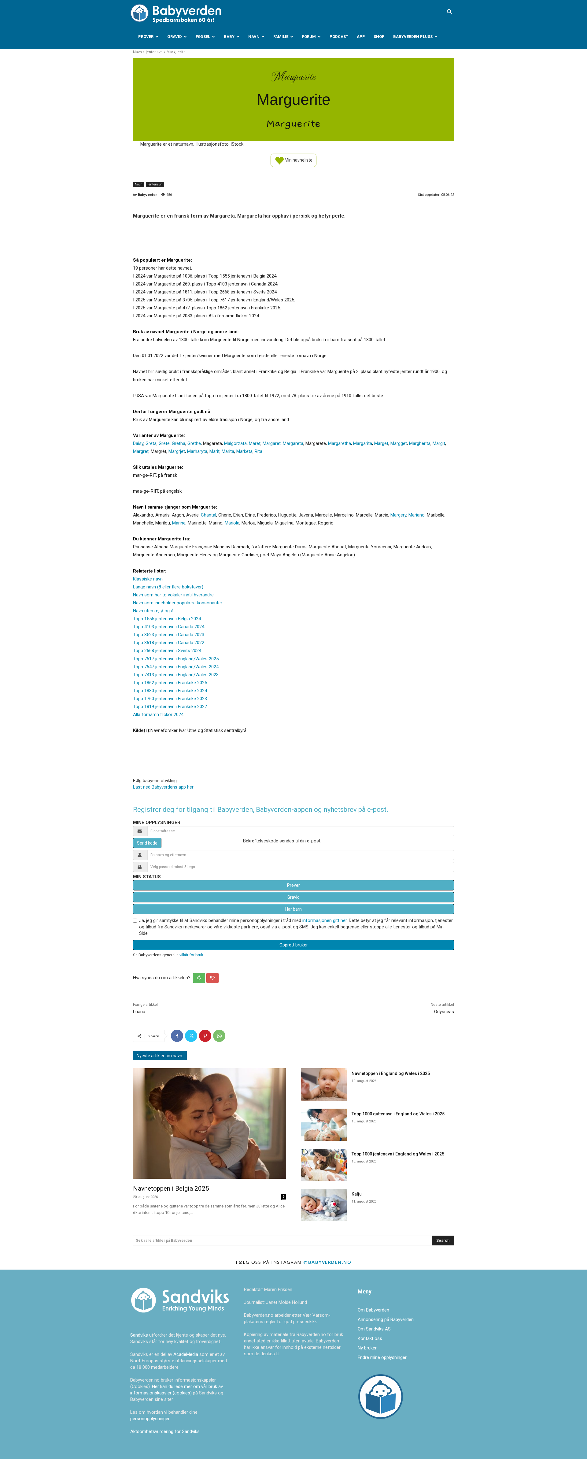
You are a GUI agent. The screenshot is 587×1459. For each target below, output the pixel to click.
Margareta (293, 443)
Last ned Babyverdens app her (163, 787)
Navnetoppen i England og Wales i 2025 (391, 1073)
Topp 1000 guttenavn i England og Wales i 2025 (398, 1113)
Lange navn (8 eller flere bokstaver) (168, 587)
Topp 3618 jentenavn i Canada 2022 (168, 642)
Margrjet (176, 451)
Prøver (145, 36)
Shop (379, 36)
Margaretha (339, 443)
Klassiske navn (148, 579)
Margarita (362, 443)
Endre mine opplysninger (382, 1357)
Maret (254, 443)
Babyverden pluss (413, 36)
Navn (254, 36)
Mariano (416, 515)
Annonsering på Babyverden (386, 1319)
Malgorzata (235, 443)
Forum (309, 36)
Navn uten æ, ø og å (153, 611)
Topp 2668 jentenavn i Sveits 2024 (167, 650)
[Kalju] (324, 1205)
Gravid (174, 36)
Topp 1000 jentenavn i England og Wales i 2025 (398, 1153)
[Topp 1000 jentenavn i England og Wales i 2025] (324, 1165)
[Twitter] (191, 1036)
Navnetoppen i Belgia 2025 (171, 1188)
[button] (449, 12)
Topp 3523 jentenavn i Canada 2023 (168, 634)
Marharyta (197, 451)
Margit (439, 443)
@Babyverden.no (327, 1262)
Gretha (178, 443)
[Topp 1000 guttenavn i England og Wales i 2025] (324, 1125)
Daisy (138, 443)
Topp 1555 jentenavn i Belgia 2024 (167, 618)
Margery (398, 515)
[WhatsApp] (219, 1036)
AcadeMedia (186, 1354)
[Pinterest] (205, 1036)
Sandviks (139, 1335)
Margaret (272, 443)
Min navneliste (298, 159)
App (361, 36)
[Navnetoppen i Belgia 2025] (209, 1123)
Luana (139, 1011)
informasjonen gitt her (324, 920)
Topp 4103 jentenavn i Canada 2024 (168, 626)
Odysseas (444, 1011)
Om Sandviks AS (374, 1329)
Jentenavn (154, 51)
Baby (229, 36)
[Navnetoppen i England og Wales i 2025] (324, 1084)
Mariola (232, 523)
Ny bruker (367, 1348)
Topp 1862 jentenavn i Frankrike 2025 (170, 682)
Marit (214, 451)
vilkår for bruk (191, 955)
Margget (398, 443)
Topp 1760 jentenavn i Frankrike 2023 (170, 698)
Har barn (293, 909)
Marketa (244, 451)
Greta (151, 443)
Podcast (339, 36)
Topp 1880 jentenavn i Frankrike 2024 (170, 690)
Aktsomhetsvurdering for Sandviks (165, 1431)
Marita (228, 451)
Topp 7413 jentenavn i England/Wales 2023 (176, 674)
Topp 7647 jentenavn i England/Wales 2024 (176, 667)
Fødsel (203, 36)
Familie (280, 36)
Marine (179, 523)
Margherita (419, 443)
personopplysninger (149, 1418)
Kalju (357, 1194)
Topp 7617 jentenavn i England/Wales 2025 (176, 659)
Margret (141, 451)
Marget (381, 443)
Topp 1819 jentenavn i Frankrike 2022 (170, 706)
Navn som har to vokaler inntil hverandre (173, 595)
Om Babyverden (373, 1310)
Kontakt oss (370, 1338)
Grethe (194, 443)
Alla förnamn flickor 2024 (158, 714)
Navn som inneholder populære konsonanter (177, 603)
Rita (258, 451)
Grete (164, 443)
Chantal (208, 515)
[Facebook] (177, 1036)
